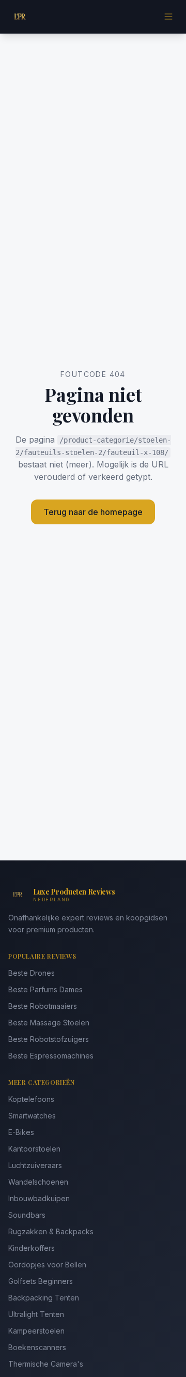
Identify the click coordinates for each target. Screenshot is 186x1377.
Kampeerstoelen (36, 1330)
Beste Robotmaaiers (42, 1006)
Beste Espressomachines (51, 1055)
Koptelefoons (31, 1099)
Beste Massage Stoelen (48, 1022)
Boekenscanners (37, 1347)
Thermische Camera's (45, 1363)
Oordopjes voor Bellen (47, 1264)
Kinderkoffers (31, 1248)
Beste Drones (31, 973)
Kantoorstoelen (34, 1148)
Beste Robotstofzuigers (48, 1039)
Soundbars (26, 1214)
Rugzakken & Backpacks (51, 1231)
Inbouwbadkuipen (39, 1198)
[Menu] (168, 16)
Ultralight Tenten (36, 1314)
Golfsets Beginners (40, 1281)
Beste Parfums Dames (45, 989)
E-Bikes (21, 1132)
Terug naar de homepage (93, 512)
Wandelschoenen (38, 1181)
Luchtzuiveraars (35, 1165)
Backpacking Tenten (43, 1297)
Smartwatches (32, 1115)
